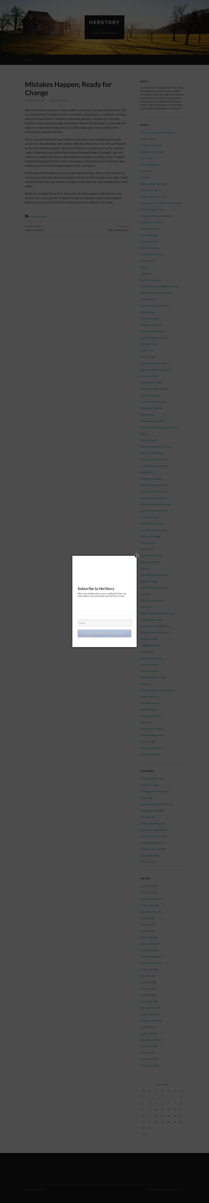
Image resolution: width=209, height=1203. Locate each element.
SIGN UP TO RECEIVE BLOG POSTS (104, 633)
